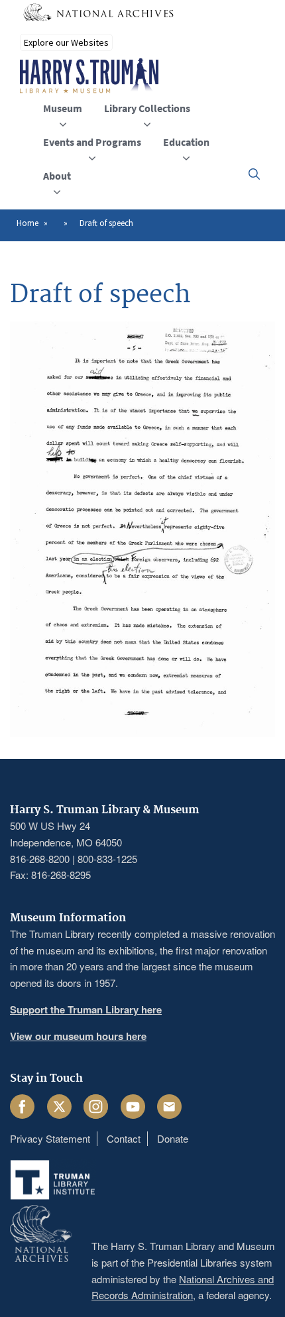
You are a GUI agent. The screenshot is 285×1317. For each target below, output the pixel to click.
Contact (124, 1138)
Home (27, 223)
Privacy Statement (50, 1138)
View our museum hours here (78, 1036)
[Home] (89, 76)
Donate (172, 1138)
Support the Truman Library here (86, 1009)
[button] (254, 174)
